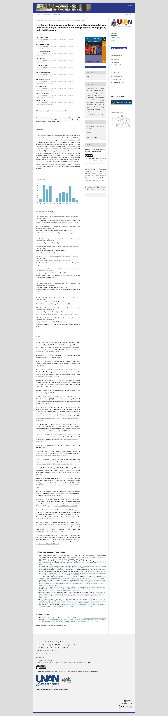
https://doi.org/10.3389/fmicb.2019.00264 (66, 506)
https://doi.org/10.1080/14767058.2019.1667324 (49, 531)
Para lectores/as (115, 59)
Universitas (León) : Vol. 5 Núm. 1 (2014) (81, 606)
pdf (88, 67)
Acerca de (56, 15)
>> (39, 609)
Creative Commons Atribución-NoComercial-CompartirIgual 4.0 (95, 163)
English (113, 40)
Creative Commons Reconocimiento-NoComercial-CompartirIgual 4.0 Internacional (58, 662)
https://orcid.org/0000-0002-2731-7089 (44, 83)
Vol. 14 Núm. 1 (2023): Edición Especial (59, 20)
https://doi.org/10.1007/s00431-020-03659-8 (48, 418)
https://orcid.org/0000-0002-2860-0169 (44, 48)
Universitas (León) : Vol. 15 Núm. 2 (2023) (88, 621)
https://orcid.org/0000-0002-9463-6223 (44, 41)
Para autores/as (115, 62)
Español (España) (115, 37)
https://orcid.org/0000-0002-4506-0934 (44, 76)
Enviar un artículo (119, 48)
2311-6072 (116, 76)
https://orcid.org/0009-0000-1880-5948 (44, 62)
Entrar (130, 5)
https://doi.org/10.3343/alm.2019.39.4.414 (47, 544)
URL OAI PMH (40, 657)
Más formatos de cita (94, 114)
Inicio (38, 20)
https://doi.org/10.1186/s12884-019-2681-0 (48, 518)
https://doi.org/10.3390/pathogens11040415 (48, 351)
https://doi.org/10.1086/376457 (64, 464)
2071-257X (118, 79)
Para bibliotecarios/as (116, 65)
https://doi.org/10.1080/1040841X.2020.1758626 (54, 455)
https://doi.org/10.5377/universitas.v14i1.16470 (52, 111)
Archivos (46, 15)
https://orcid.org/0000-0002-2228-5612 (44, 97)
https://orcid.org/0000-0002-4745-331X (44, 69)
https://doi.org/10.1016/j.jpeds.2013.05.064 (47, 376)
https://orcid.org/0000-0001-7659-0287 (44, 104)
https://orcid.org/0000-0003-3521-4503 (44, 90)
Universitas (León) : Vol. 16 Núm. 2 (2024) (74, 568)
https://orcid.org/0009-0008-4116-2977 (44, 55)
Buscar (128, 15)
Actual (38, 15)
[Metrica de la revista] (121, 104)
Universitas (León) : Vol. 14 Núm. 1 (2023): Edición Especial (69, 559)
